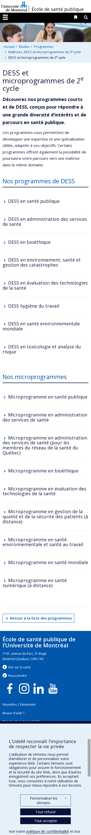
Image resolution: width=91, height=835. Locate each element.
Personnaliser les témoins (48, 800)
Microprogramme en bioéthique (43, 471)
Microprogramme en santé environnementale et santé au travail (43, 542)
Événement (28, 704)
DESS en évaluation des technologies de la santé (45, 285)
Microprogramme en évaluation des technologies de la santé (44, 491)
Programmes (44, 46)
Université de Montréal (14, 6)
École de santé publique (58, 9)
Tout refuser (45, 811)
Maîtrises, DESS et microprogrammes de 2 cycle (44, 52)
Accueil (9, 46)
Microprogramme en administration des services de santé (45, 417)
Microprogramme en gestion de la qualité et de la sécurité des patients (43, 514)
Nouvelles (10, 704)
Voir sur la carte (19, 667)
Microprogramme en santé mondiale (48, 562)
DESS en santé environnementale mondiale (41, 326)
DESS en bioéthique (29, 242)
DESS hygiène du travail (33, 306)
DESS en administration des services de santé (45, 221)
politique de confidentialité (47, 831)
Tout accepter (45, 820)
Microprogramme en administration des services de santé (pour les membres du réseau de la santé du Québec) (45, 445)
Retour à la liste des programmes (41, 618)
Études (24, 46)
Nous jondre (17, 675)
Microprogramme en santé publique (47, 397)
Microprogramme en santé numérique (35, 582)
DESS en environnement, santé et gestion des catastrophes (42, 262)
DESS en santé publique (34, 201)
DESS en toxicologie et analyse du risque (42, 349)
